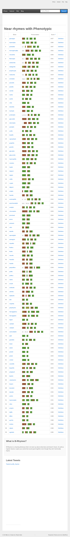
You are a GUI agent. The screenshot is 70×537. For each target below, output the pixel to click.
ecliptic (11, 191)
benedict (11, 388)
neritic (11, 94)
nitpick (11, 428)
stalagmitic (12, 66)
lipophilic (11, 368)
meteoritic (12, 74)
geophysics (12, 307)
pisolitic (11, 87)
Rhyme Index (19, 534)
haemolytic (12, 42)
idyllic (10, 412)
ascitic (11, 99)
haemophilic (12, 159)
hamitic (11, 195)
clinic (10, 404)
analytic (11, 207)
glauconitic (12, 155)
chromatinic (12, 211)
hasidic (11, 263)
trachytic (11, 111)
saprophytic (12, 139)
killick (10, 416)
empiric (11, 408)
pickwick (11, 223)
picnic (11, 219)
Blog (66, 1)
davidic (11, 231)
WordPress (65, 534)
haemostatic (12, 400)
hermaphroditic (13, 50)
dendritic (11, 107)
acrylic (11, 283)
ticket (10, 344)
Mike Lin (7, 534)
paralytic (11, 127)
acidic (11, 131)
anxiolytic (12, 78)
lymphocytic (12, 70)
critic (10, 103)
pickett (11, 352)
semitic (11, 91)
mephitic (11, 303)
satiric (11, 279)
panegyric (12, 239)
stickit (11, 348)
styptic (11, 175)
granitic (11, 147)
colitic (11, 179)
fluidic (11, 251)
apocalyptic (12, 235)
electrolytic (12, 123)
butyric (11, 384)
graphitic (11, 143)
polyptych (12, 372)
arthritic (11, 291)
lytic (10, 299)
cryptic (11, 183)
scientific (11, 364)
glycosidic (12, 119)
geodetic (11, 340)
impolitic (11, 243)
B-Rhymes (16, 4)
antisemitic (12, 62)
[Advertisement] (13, 497)
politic (11, 271)
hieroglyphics (13, 311)
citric (10, 227)
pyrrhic (11, 420)
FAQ (63, 1)
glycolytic (12, 151)
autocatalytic (13, 331)
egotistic (11, 432)
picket (11, 356)
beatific (11, 135)
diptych (11, 187)
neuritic (11, 255)
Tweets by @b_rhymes (12, 464)
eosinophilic (12, 199)
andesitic (11, 287)
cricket (11, 360)
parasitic (11, 82)
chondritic (12, 54)
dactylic (11, 392)
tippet (11, 319)
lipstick (11, 376)
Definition (61, 38)
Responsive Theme (52, 534)
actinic (11, 396)
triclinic (11, 424)
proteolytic (12, 115)
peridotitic (12, 46)
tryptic (11, 167)
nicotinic (11, 163)
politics (11, 275)
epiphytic (11, 295)
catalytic (11, 327)
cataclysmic (12, 380)
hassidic (11, 259)
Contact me (12, 534)
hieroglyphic (12, 315)
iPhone (53, 1)
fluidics (11, 247)
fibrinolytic (12, 58)
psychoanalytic (13, 203)
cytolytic (11, 323)
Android (58, 1)
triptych (11, 171)
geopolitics (12, 267)
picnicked (12, 215)
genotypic (12, 38)
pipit (10, 336)
